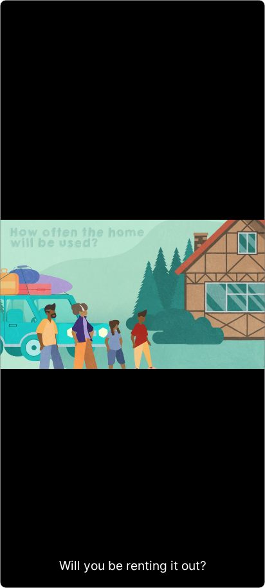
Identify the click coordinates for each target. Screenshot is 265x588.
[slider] (132, 575)
